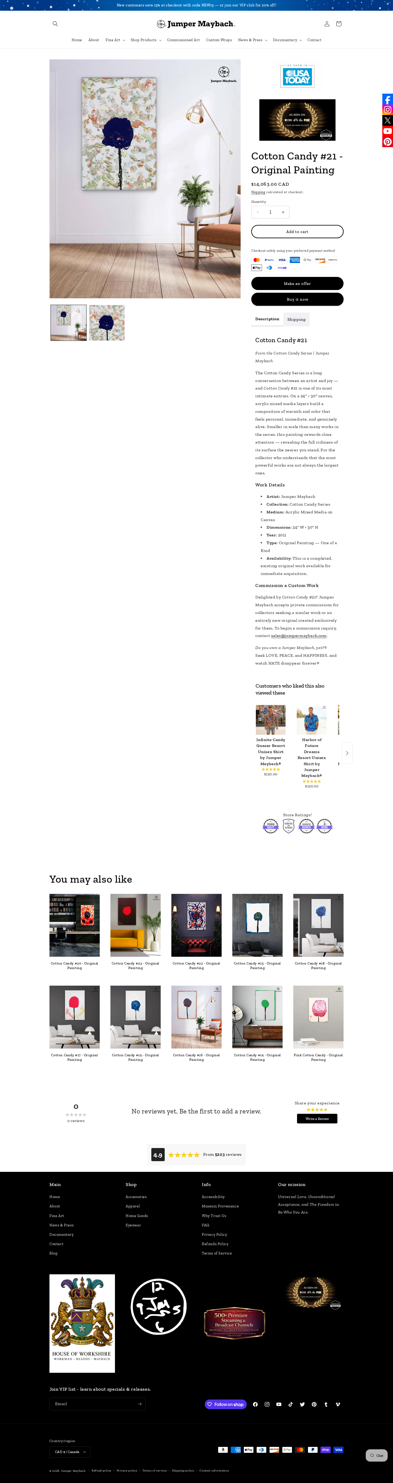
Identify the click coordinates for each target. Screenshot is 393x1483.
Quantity (258, 202)
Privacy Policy (214, 1235)
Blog (53, 1253)
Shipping (258, 192)
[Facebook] (387, 99)
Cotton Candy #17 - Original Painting (74, 1057)
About (54, 1206)
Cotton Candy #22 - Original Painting (196, 965)
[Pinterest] (387, 141)
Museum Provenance (220, 1206)
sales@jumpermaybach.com (299, 635)
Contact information (214, 1470)
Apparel (133, 1206)
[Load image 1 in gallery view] (68, 323)
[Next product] (347, 753)
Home (54, 1197)
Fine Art (56, 1216)
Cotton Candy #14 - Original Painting (257, 1057)
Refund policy (101, 1470)
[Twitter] (387, 120)
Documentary (61, 1235)
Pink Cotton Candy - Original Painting (318, 1057)
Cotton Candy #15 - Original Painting (257, 965)
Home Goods (137, 1216)
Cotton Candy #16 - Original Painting (196, 1057)
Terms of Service (217, 1253)
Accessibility (213, 1197)
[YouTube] (387, 131)
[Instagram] (387, 109)
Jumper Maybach (73, 1470)
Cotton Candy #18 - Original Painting (318, 965)
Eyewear (133, 1225)
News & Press (61, 1225)
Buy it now (297, 299)
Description (267, 318)
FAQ (205, 1225)
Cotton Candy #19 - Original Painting (135, 1057)
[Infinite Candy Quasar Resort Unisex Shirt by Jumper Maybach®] (271, 720)
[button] (55, 24)
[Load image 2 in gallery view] (107, 323)
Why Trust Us (214, 1216)
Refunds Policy (215, 1244)
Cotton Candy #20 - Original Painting (74, 965)
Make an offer (297, 283)
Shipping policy (183, 1470)
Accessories (136, 1197)
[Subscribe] (139, 1404)
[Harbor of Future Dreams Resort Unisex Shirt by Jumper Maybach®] (311, 720)
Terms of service (154, 1470)
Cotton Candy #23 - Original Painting (135, 965)
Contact (56, 1244)
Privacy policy (127, 1470)
